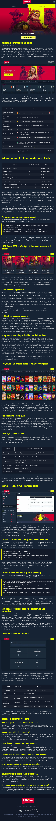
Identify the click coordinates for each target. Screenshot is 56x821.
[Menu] (54, 2)
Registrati (42, 6)
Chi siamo (19, 806)
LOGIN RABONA (28, 37)
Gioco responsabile (34, 806)
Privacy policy (26, 806)
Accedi (14, 6)
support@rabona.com (38, 147)
